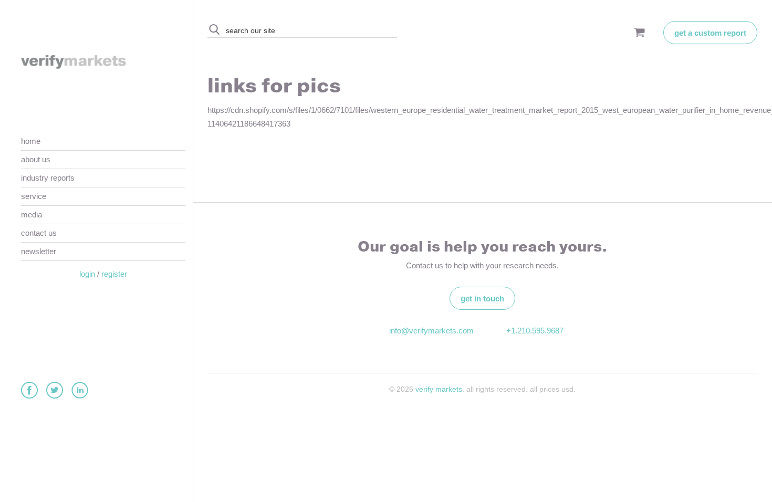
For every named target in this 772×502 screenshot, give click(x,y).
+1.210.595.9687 (535, 330)
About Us (35, 159)
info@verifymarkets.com (430, 330)
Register (114, 273)
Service (33, 196)
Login (87, 273)
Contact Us (39, 232)
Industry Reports (48, 177)
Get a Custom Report (710, 32)
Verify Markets (438, 389)
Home (30, 141)
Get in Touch (482, 298)
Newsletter (38, 251)
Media (31, 214)
